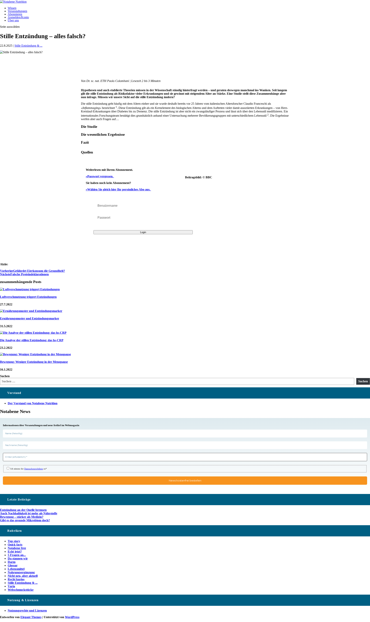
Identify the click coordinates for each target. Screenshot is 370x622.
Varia (11, 586)
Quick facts (15, 544)
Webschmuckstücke (21, 589)
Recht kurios (16, 579)
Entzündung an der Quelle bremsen (23, 510)
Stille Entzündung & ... (28, 45)
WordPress (72, 617)
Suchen (5, 376)
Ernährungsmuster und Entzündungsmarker (29, 318)
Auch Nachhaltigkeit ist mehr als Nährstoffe (28, 513)
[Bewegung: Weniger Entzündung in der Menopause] (35, 354)
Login (143, 232)
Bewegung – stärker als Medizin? (21, 516)
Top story (14, 541)
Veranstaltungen (17, 11)
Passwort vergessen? (103, 225)
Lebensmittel (16, 569)
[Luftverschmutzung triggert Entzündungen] (30, 289)
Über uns (13, 20)
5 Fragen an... (17, 555)
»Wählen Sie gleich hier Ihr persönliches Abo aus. (118, 189)
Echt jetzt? (15, 551)
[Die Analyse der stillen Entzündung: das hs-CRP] (33, 332)
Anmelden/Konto (18, 17)
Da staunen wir (18, 558)
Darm (11, 562)
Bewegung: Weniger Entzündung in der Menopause (34, 361)
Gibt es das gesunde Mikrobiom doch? (25, 520)
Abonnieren (15, 14)
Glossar (13, 565)
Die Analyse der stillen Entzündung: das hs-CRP (31, 340)
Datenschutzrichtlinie (33, 469)
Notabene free (17, 548)
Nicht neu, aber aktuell (23, 575)
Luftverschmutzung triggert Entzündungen (28, 296)
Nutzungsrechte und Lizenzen (27, 610)
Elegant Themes (30, 617)
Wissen (12, 8)
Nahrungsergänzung (21, 572)
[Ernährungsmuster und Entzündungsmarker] (31, 311)
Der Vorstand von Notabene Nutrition (32, 403)
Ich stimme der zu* (28, 469)
